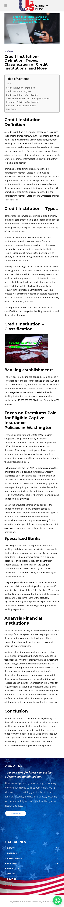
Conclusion (11, 109)
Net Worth (32, 868)
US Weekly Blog (48, 901)
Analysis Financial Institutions (21, 105)
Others (32, 873)
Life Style (32, 863)
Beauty (32, 848)
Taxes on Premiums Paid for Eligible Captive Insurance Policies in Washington (28, 100)
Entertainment (32, 858)
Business (8, 51)
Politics (32, 879)
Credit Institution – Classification (22, 95)
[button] (57, 900)
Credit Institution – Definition (20, 87)
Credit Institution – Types (18, 91)
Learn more (16, 813)
